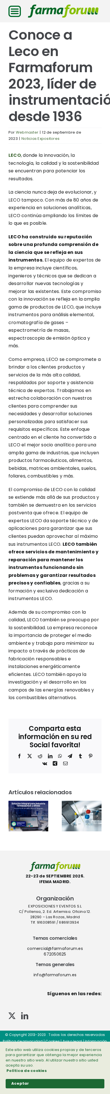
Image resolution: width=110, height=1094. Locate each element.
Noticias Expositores (40, 138)
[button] (12, 816)
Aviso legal (72, 1041)
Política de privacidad (23, 1041)
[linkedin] (24, 1015)
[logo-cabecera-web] (63, 6)
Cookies (52, 1041)
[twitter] (12, 1015)
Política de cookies (26, 1070)
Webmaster (27, 132)
